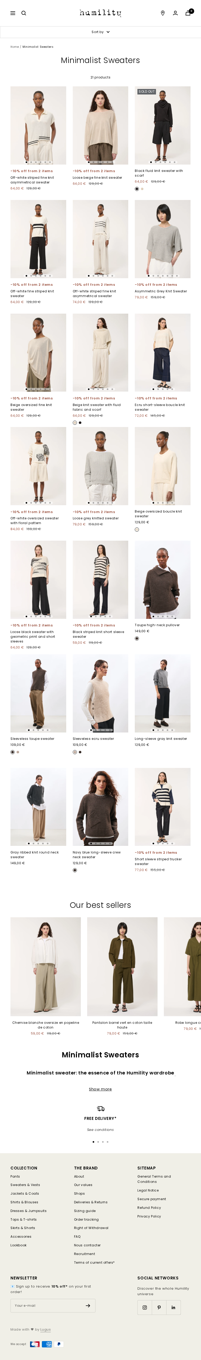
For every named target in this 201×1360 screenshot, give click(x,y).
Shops (79, 1193)
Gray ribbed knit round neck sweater (34, 854)
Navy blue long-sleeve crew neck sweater (97, 854)
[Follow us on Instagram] (144, 1307)
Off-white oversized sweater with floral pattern (34, 520)
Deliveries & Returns (91, 1202)
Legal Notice (148, 1190)
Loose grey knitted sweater (96, 518)
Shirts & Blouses (24, 1202)
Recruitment (84, 1254)
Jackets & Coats (24, 1193)
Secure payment (151, 1199)
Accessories (21, 1236)
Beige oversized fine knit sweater (31, 407)
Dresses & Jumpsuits (28, 1211)
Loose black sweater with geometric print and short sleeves (32, 637)
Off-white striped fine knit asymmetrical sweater (32, 180)
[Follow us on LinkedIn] (173, 1307)
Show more (100, 1089)
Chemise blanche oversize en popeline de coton (45, 1025)
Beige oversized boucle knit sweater (158, 513)
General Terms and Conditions (154, 1179)
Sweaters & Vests (25, 1185)
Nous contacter (87, 1245)
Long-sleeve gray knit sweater (161, 738)
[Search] (23, 13)
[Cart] (188, 12)
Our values (83, 1185)
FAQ (77, 1236)
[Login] (175, 13)
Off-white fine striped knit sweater (32, 293)
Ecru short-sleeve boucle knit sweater (160, 407)
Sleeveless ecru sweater (93, 738)
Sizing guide (85, 1211)
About (79, 1176)
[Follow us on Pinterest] (159, 1307)
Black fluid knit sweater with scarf (159, 173)
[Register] (88, 1306)
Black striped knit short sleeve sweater (98, 634)
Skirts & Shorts (22, 1228)
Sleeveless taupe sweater (32, 738)
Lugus (45, 1329)
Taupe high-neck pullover (157, 625)
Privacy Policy (149, 1216)
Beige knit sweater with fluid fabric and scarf (97, 407)
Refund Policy (149, 1207)
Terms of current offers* (94, 1262)
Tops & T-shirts (23, 1219)
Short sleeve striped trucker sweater (158, 861)
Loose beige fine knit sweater (97, 177)
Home (14, 47)
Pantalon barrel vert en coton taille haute (122, 1025)
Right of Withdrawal (91, 1228)
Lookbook (18, 1245)
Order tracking (86, 1219)
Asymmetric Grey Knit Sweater (161, 291)
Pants (15, 1176)
